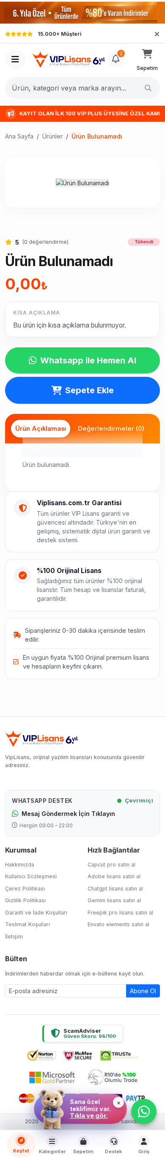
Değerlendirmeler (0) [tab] (111, 428)
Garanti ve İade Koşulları (36, 912)
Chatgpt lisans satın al (115, 888)
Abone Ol (143, 990)
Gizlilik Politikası (25, 900)
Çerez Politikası (25, 888)
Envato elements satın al (118, 924)
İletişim (14, 936)
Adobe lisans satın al (114, 876)
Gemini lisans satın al (114, 900)
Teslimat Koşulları (27, 924)
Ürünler (52, 136)
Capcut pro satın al (111, 864)
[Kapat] (157, 34)
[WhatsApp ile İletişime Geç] (144, 1111)
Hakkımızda (19, 864)
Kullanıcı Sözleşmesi (31, 876)
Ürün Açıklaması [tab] (40, 428)
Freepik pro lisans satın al (120, 912)
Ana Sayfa (19, 136)
